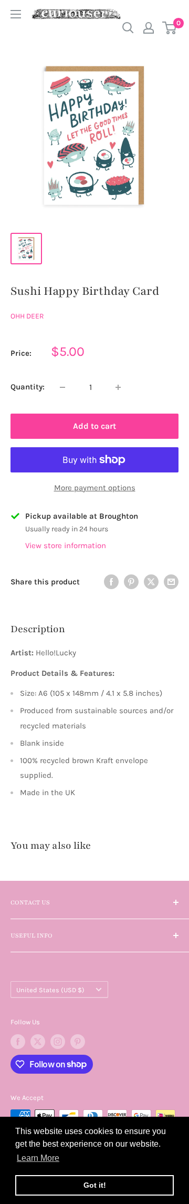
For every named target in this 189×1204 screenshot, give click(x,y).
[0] (169, 28)
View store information (65, 545)
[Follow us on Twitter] (37, 1041)
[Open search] (128, 28)
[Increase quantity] (118, 387)
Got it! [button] (94, 1185)
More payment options (94, 487)
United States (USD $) (50, 990)
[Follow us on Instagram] (57, 1041)
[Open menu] (15, 14)
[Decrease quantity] (62, 387)
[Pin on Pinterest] (131, 581)
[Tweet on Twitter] (151, 581)
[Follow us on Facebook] (17, 1041)
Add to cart (94, 426)
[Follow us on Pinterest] (77, 1041)
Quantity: (27, 387)
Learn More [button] (38, 1158)
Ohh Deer (27, 316)
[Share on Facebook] (111, 581)
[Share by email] (171, 581)
